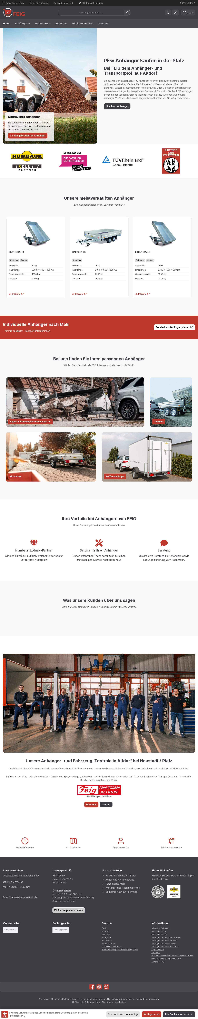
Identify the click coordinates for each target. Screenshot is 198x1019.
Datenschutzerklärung (112, 946)
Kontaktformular (29, 897)
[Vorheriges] (6, 257)
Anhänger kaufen (159, 934)
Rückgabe (106, 937)
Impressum (107, 940)
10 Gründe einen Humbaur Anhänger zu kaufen (172, 956)
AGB (104, 928)
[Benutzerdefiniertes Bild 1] (173, 891)
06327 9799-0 (13, 882)
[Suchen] (127, 12)
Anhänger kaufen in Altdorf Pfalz (166, 937)
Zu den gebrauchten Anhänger (28, 135)
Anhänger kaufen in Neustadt (164, 946)
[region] (99, 257)
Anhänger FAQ (157, 962)
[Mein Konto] (175, 12)
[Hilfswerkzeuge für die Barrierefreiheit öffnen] (168, 12)
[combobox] (91, 12)
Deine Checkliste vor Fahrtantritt (166, 959)
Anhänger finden (158, 931)
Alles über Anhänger (160, 928)
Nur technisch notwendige (123, 1014)
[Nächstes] (192, 257)
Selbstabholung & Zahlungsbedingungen (120, 949)
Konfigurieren (151, 1014)
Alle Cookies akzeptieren (179, 1014)
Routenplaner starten (70, 910)
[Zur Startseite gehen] (14, 12)
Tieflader (155, 952)
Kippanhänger (157, 949)
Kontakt (106, 804)
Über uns (91, 804)
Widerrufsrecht (108, 943)
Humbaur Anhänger (117, 106)
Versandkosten (91, 999)
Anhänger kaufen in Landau (163, 943)
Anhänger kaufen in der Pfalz (164, 940)
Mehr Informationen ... (14, 1016)
